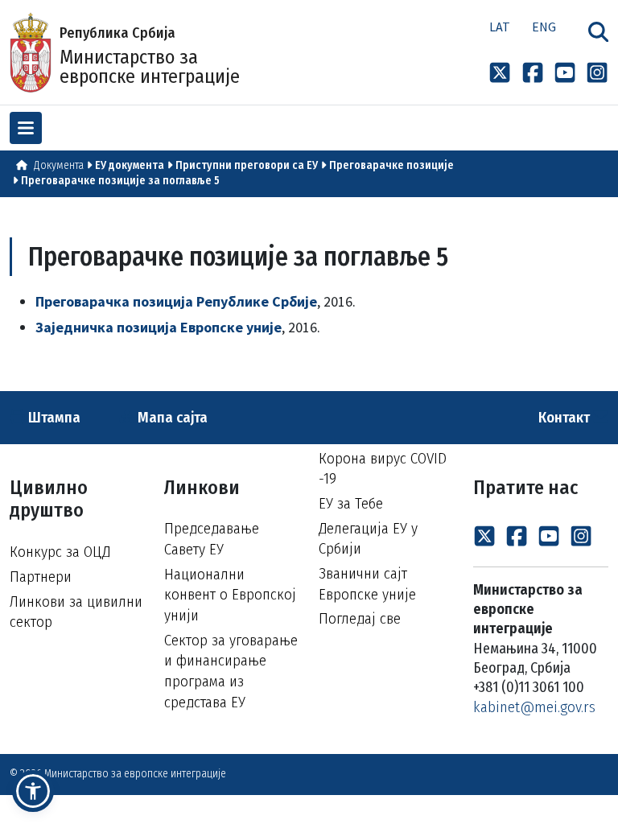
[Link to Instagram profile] (597, 72)
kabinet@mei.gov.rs (534, 707)
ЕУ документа (129, 165)
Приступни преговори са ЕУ (246, 165)
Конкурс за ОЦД (60, 551)
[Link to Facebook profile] (532, 72)
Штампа (52, 417)
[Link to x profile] (499, 72)
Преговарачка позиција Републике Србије (176, 301)
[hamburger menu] (26, 128)
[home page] (21, 165)
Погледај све (360, 618)
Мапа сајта (171, 417)
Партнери (41, 576)
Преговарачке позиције (391, 165)
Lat (499, 27)
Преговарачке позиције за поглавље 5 (120, 180)
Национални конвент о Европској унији (230, 594)
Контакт (565, 417)
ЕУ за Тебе (351, 503)
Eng (544, 27)
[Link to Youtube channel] (565, 72)
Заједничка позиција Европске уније (158, 327)
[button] (33, 791)
